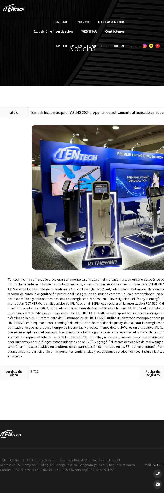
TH (87, 46)
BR (130, 46)
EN (65, 46)
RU (116, 46)
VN (94, 46)
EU (138, 46)
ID (101, 46)
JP (72, 46)
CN (80, 46)
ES (108, 46)
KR (58, 46)
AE (123, 46)
